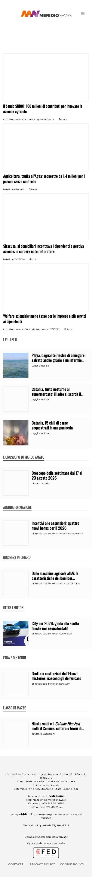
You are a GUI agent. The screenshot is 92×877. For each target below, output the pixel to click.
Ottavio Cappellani (44, 733)
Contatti (16, 864)
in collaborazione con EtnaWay (52, 683)
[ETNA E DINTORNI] (14, 653)
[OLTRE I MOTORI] (13, 603)
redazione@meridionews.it (49, 799)
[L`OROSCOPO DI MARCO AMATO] (23, 452)
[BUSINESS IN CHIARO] (17, 553)
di (33, 483)
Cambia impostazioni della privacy (46, 836)
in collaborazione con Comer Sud (53, 633)
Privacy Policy (42, 864)
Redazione (8, 189)
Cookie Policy (72, 864)
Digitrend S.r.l (60, 825)
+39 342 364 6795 (53, 803)
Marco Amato (41, 483)
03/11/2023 (54, 329)
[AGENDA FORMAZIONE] (17, 503)
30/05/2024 (19, 259)
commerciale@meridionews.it (52, 814)
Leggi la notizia (40, 365)
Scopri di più (70, 788)
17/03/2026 (19, 189)
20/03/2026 (48, 119)
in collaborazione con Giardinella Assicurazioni (26, 329)
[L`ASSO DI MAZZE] (14, 703)
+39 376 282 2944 (52, 807)
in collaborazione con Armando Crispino (23, 119)
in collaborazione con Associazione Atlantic (58, 533)
